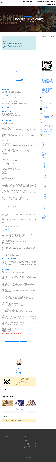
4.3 (44, 190)
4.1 (44, 188)
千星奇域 (43, 147)
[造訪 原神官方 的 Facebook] (18, 372)
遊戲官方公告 (44, 220)
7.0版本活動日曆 (46, 134)
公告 (42, 144)
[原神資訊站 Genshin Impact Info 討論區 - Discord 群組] (40, 435)
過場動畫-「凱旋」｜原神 (45, 90)
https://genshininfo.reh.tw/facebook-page (16, 45)
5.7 (44, 205)
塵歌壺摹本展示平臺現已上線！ (48, 129)
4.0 (44, 187)
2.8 (44, 176)
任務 (42, 142)
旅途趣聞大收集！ (44, 91)
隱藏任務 (45, 143)
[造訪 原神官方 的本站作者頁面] (20, 21)
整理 (42, 155)
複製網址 (19, 393)
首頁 (24, 1)
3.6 (44, 184)
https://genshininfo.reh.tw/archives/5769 (25, 384)
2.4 (44, 172)
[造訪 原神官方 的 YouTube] (20, 372)
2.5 (44, 173)
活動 (42, 159)
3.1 (44, 178)
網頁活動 (45, 161)
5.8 (44, 206)
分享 (42, 145)
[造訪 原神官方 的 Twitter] (19, 372)
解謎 (42, 219)
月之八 (45, 214)
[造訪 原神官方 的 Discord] (22, 372)
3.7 (44, 185)
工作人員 (34, 1)
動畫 (42, 146)
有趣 (42, 156)
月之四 (45, 216)
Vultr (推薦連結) (30, 457)
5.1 (44, 198)
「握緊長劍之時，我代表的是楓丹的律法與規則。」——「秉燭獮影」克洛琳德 (19, 408)
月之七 (45, 209)
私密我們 (9, 420)
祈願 (42, 217)
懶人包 (43, 151)
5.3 (44, 200)
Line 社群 (53, 4)
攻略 (42, 154)
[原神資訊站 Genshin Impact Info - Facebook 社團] (39, 435)
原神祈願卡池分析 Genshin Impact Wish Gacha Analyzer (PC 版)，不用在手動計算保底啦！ (48, 110)
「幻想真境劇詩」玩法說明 (48, 103)
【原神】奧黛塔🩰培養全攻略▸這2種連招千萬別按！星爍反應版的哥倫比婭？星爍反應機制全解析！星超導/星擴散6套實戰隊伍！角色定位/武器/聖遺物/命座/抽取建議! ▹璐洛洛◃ (47, 87)
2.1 (44, 168)
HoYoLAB (19, 373)
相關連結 (31, 1)
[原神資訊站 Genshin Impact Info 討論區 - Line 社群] (47, 66)
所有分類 (27, 1)
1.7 (44, 166)
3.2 (44, 179)
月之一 (45, 208)
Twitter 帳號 (39, 1)
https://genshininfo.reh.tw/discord (13, 47)
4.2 (44, 189)
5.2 (44, 199)
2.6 (44, 174)
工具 (42, 148)
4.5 (44, 193)
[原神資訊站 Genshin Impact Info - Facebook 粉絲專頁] (37, 435)
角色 (42, 218)
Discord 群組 (49, 4)
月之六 (45, 215)
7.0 (44, 207)
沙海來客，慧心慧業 (30, 407)
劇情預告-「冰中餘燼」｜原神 (46, 92)
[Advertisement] (19, 59)
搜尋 (52, 36)
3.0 (44, 177)
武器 (42, 158)
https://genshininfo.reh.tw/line (11, 48)
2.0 (44, 167)
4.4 (44, 192)
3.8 (44, 186)
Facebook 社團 (52, 1)
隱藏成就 (45, 153)
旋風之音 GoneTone (30, 452)
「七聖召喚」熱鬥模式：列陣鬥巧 (7, 408)
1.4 (44, 163)
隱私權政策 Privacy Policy (26, 456)
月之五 (45, 213)
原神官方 (24, 21)
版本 (42, 162)
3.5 (44, 183)
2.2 (44, 169)
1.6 (44, 165)
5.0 (44, 197)
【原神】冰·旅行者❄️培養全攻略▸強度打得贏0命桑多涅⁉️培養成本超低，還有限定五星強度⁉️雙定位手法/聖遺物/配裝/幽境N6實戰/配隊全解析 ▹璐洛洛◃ (47, 81)
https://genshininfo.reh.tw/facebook (14, 46)
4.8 (44, 196)
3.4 (44, 182)
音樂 (42, 221)
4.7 (44, 195)
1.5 (44, 164)
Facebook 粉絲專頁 (46, 1)
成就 (42, 152)
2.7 (44, 175)
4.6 (44, 194)
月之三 (45, 210)
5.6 (44, 204)
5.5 (44, 203)
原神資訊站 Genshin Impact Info (29, 451)
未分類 (43, 157)
